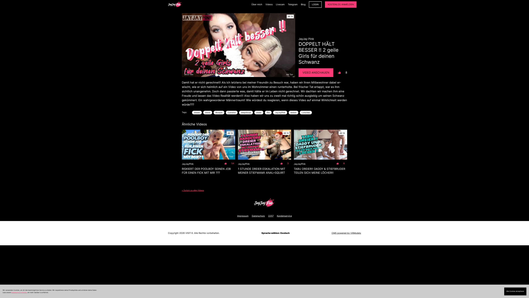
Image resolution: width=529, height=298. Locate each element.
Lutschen (306, 112)
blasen (197, 112)
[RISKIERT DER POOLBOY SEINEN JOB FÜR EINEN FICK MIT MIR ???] (208, 145)
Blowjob (218, 112)
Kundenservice (284, 216)
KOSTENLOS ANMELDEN (341, 4)
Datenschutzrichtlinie (19, 292)
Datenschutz (258, 216)
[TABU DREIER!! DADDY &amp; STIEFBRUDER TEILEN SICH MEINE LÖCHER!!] (320, 145)
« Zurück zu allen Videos (193, 190)
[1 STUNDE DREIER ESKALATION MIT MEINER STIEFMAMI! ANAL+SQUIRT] (264, 145)
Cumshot (232, 112)
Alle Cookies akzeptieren (515, 291)
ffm (268, 112)
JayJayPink (280, 112)
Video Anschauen (316, 72)
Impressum (243, 216)
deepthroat (246, 112)
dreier (258, 112)
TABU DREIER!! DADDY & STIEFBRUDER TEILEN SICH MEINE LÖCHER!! (319, 170)
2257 (271, 216)
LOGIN (315, 4)
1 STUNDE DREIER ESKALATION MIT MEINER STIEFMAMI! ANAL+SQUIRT (261, 170)
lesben (293, 112)
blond (207, 112)
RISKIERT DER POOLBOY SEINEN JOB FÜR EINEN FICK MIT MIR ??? (206, 170)
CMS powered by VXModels (346, 233)
